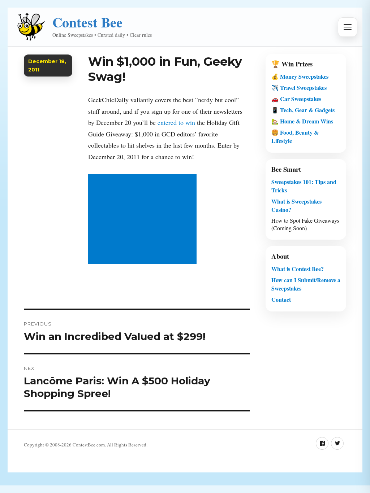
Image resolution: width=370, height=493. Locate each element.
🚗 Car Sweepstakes (296, 99)
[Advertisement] (144, 220)
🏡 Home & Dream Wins (302, 121)
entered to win (176, 122)
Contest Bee (87, 22)
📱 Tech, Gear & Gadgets (303, 110)
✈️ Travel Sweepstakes (299, 87)
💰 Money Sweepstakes (299, 76)
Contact (281, 299)
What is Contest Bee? (297, 269)
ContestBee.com (89, 444)
